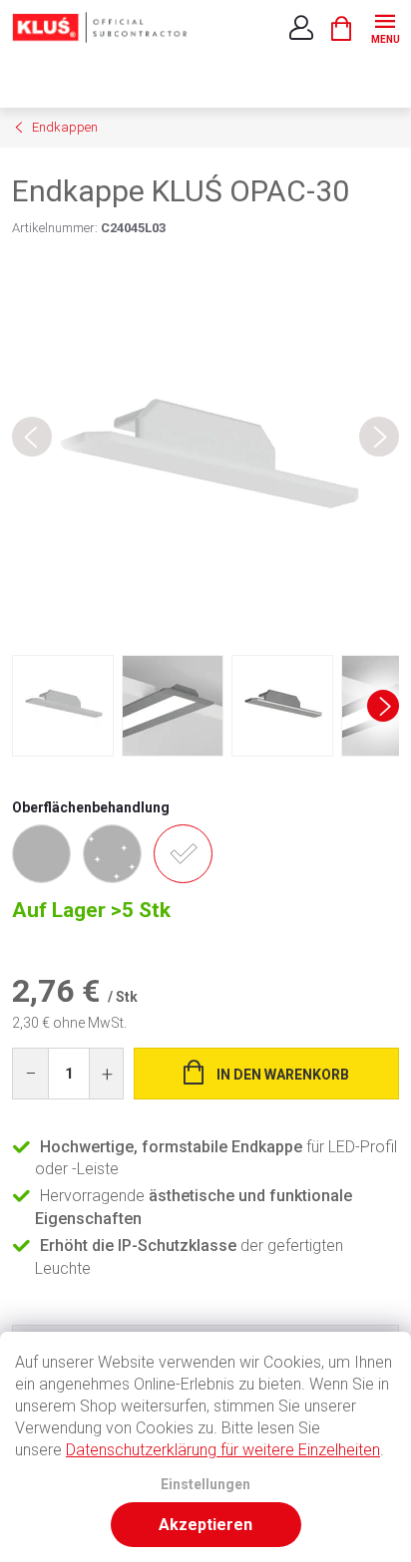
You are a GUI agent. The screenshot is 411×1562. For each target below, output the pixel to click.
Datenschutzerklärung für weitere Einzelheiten (223, 1449)
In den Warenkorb (282, 1075)
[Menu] (384, 26)
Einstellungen (205, 1484)
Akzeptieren (205, 1524)
